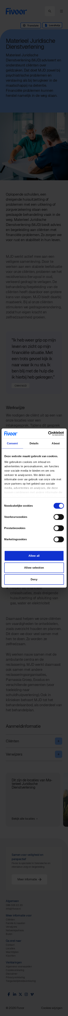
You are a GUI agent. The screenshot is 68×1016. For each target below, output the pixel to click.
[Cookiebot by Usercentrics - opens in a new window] (48, 433)
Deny (34, 579)
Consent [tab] (12, 443)
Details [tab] (34, 443)
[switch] (58, 517)
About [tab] (56, 443)
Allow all (34, 555)
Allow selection (34, 567)
